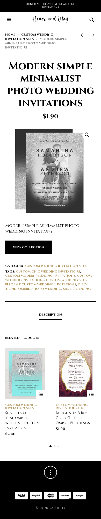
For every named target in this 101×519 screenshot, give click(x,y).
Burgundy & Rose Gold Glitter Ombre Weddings (73, 417)
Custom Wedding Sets (66, 280)
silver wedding (77, 289)
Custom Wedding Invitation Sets (29, 36)
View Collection (28, 247)
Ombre (24, 289)
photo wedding (46, 289)
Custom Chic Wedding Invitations (48, 271)
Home (10, 34)
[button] (9, 19)
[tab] (50, 314)
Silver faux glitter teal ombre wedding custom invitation (24, 420)
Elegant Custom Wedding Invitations (40, 284)
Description (50, 314)
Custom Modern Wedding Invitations (40, 276)
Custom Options (40, 394)
